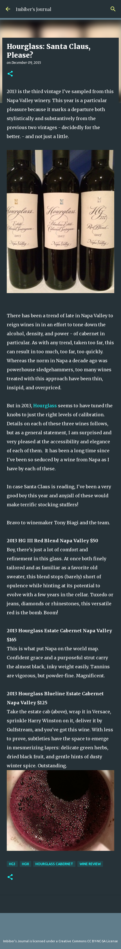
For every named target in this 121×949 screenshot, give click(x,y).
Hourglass (45, 405)
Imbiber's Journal (33, 9)
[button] (10, 74)
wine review (90, 864)
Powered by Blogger (64, 929)
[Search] (113, 9)
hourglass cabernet (54, 864)
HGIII (25, 864)
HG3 (12, 864)
